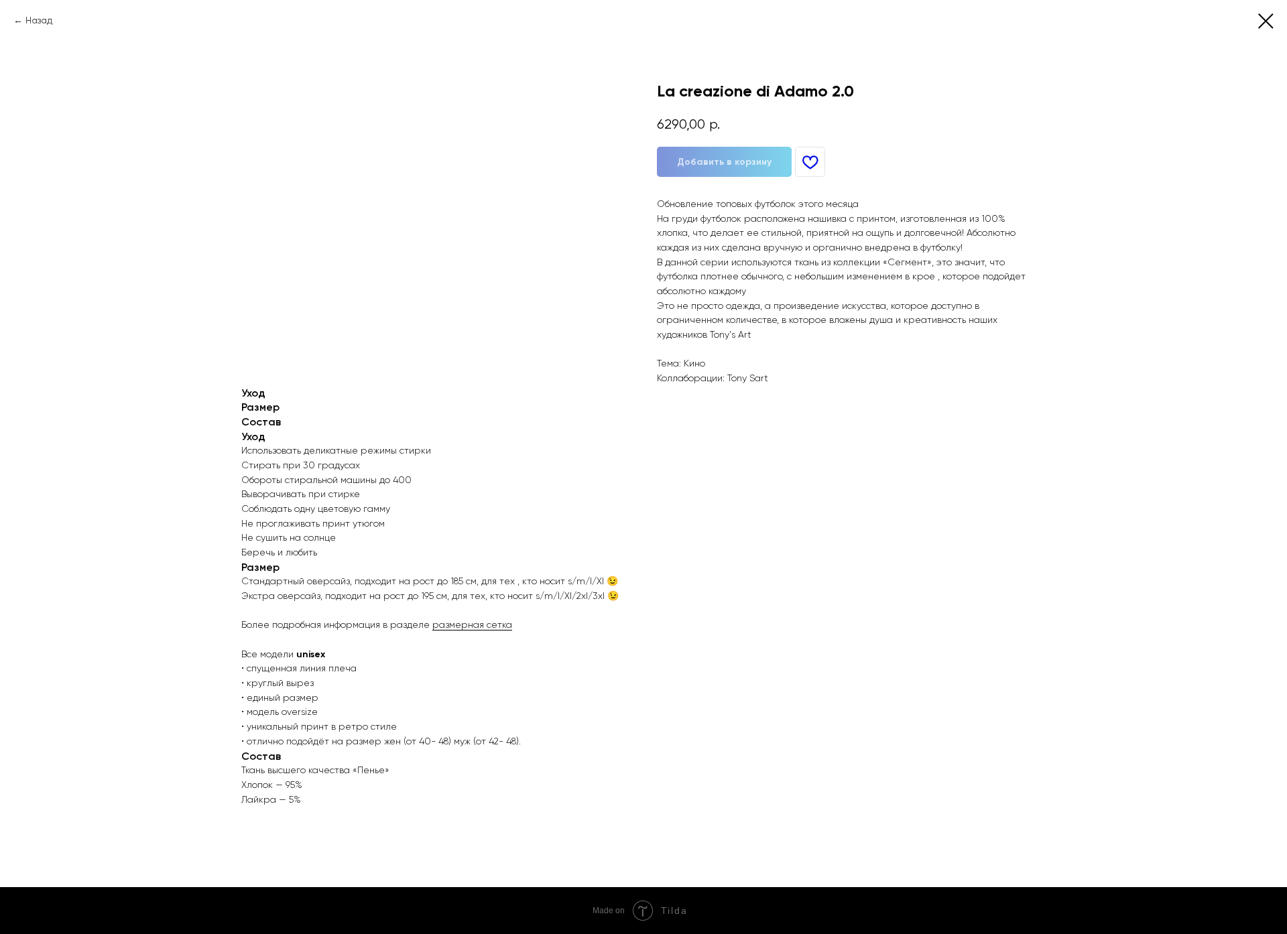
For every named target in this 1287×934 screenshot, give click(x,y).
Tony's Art (730, 334)
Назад (38, 20)
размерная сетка (472, 624)
